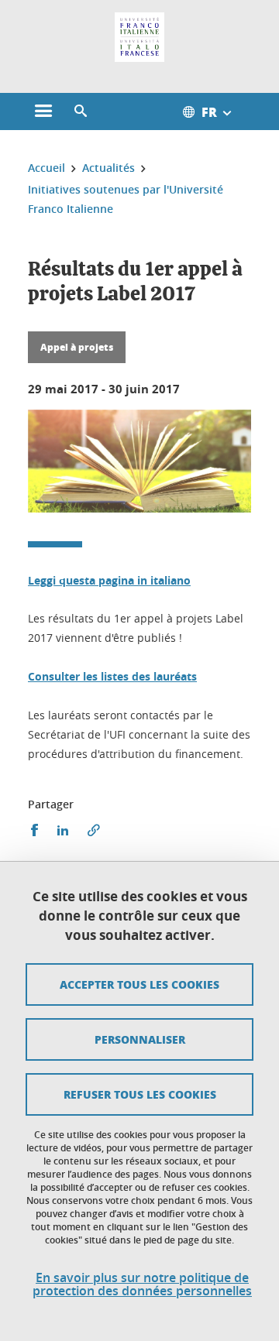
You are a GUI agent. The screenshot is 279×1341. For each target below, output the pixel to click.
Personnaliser (140, 1039)
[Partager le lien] (93, 830)
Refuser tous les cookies (140, 1094)
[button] (80, 111)
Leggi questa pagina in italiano (109, 580)
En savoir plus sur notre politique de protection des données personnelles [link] (142, 1284)
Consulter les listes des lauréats (112, 676)
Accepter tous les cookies (139, 984)
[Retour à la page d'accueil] (139, 37)
